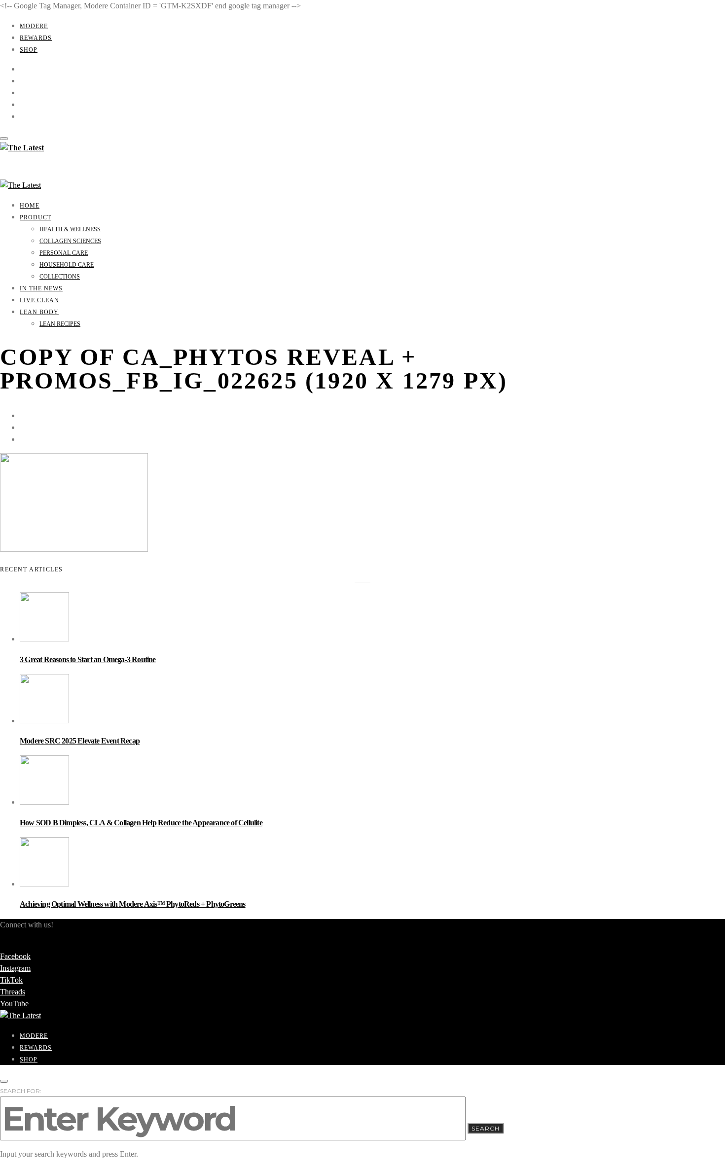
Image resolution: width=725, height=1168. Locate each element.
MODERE (34, 26)
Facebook (15, 956)
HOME (29, 205)
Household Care (66, 264)
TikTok (11, 980)
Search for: (20, 1091)
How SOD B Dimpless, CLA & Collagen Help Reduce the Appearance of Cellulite (141, 822)
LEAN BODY (39, 312)
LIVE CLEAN (39, 300)
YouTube (14, 1003)
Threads (12, 992)
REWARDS (36, 38)
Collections (59, 276)
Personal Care (63, 252)
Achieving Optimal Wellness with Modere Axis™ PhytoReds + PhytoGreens (133, 904)
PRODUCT (35, 217)
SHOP (28, 49)
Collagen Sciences (70, 241)
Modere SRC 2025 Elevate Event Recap (80, 741)
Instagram (15, 968)
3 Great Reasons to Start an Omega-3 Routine (88, 659)
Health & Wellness (70, 229)
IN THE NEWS (41, 288)
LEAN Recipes (59, 323)
